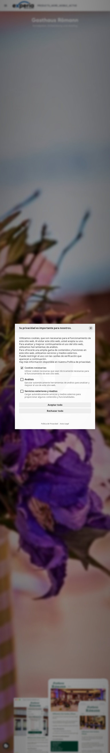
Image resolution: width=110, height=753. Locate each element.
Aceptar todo (55, 404)
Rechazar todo (55, 410)
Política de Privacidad (49, 423)
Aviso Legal (64, 423)
